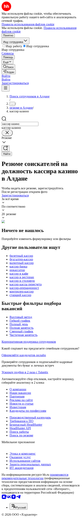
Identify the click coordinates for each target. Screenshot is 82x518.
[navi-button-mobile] (6, 88)
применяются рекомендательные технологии (35, 476)
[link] (8, 66)
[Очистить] (7, 133)
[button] (6, 76)
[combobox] (20, 124)
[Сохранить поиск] (6, 148)
